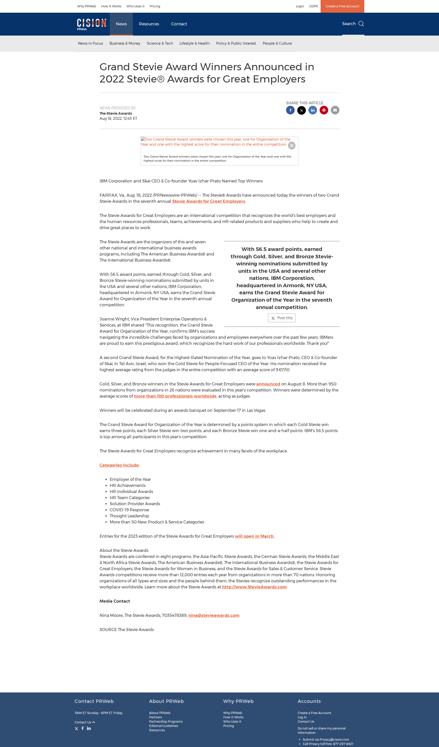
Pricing (155, 6)
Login (300, 6)
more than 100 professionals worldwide (175, 396)
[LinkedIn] (89, 728)
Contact (179, 24)
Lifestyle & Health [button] (195, 43)
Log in (302, 717)
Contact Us (83, 722)
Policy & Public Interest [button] (236, 43)
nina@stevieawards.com (214, 615)
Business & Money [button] (124, 43)
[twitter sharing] (301, 111)
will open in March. (255, 536)
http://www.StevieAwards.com (254, 587)
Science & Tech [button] (160, 43)
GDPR (313, 6)
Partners (155, 717)
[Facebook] (82, 728)
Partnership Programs (166, 721)
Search (349, 23)
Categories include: (120, 465)
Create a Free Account (342, 6)
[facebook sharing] (290, 111)
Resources (149, 24)
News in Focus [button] (90, 43)
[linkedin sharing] (312, 111)
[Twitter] (77, 728)
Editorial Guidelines (163, 726)
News (121, 24)
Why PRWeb (86, 6)
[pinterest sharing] (324, 111)
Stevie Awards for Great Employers (208, 201)
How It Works (111, 6)
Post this (284, 318)
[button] (219, 142)
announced (268, 384)
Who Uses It (136, 6)
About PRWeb (159, 713)
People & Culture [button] (277, 43)
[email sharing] (335, 111)
